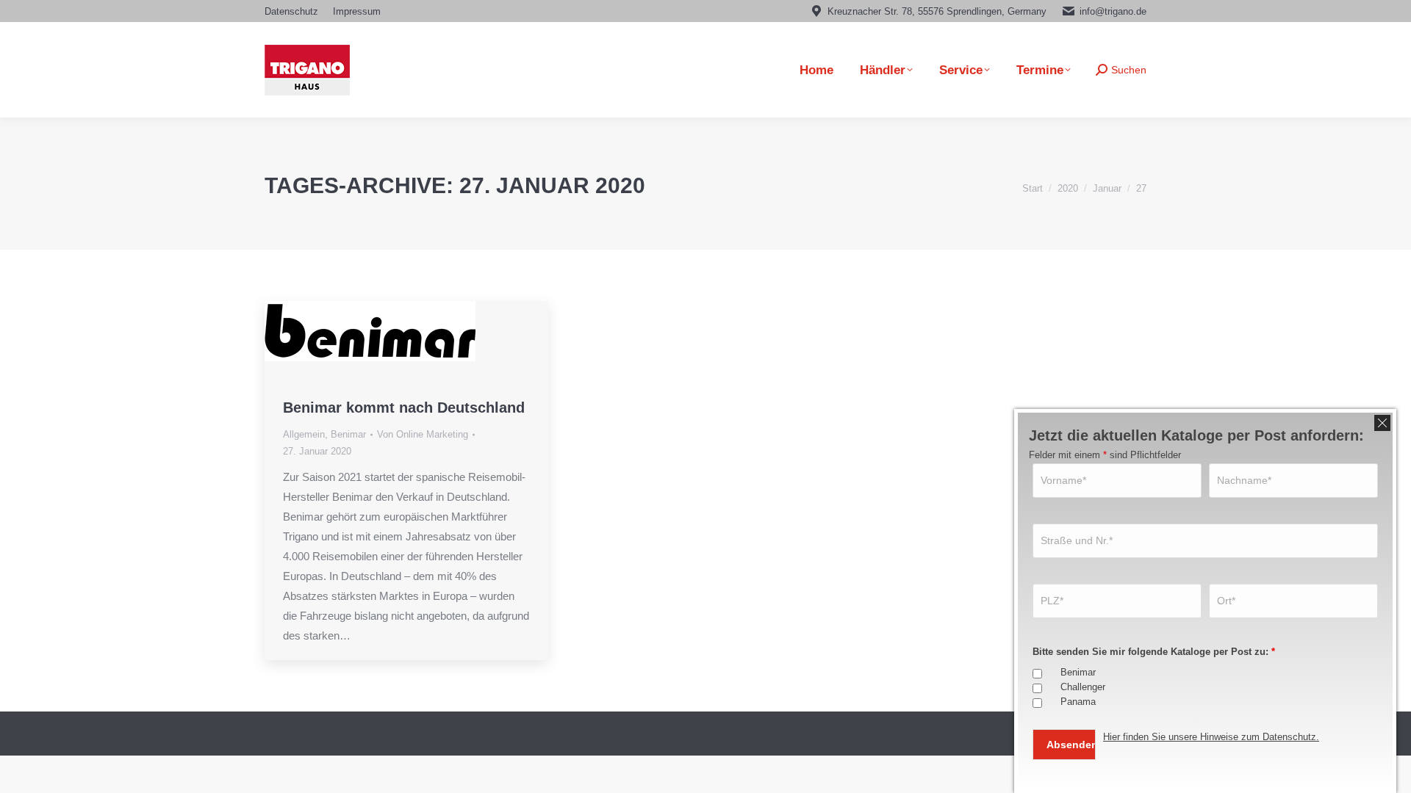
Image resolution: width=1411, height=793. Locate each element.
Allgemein (304, 434)
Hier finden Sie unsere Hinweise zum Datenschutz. (1211, 736)
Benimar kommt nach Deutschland (404, 407)
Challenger (1082, 686)
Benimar (348, 434)
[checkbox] (1037, 673)
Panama (1078, 701)
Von (422, 434)
